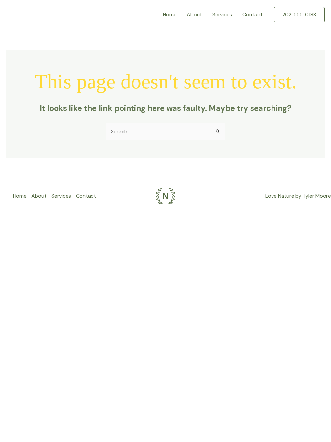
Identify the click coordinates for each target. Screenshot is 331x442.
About (194, 14)
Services (222, 14)
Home (169, 14)
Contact (252, 14)
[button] (299, 14)
